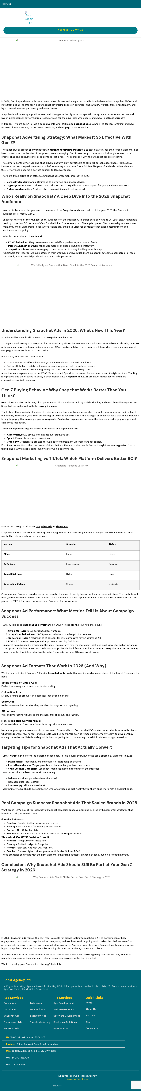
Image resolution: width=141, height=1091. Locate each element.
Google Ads (10, 1003)
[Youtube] (24, 3)
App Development (63, 1003)
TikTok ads (62, 526)
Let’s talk (56, 964)
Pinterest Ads (11, 1028)
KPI (86, 624)
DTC (63, 637)
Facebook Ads (38, 1009)
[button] (131, 17)
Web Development (63, 1009)
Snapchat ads (44, 526)
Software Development (66, 1015)
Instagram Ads (38, 1015)
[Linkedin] (19, 3)
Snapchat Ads (11, 1015)
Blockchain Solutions (65, 1022)
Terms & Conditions (77, 1079)
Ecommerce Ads (12, 1022)
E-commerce (60, 1028)
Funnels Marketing (40, 1022)
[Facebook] (14, 3)
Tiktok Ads (36, 1003)
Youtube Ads (10, 1009)
